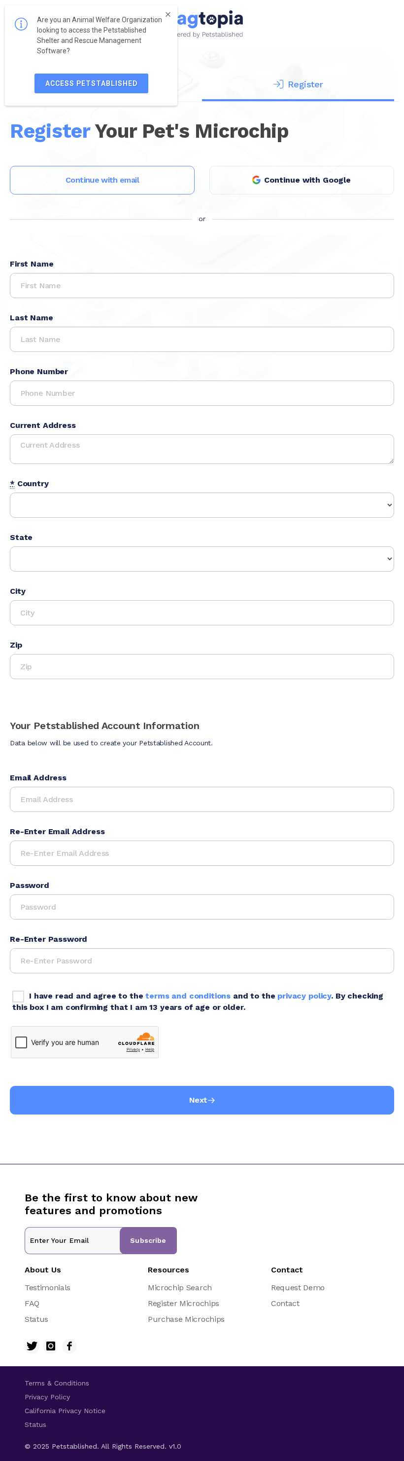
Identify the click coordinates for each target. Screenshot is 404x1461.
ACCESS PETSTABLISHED (91, 83)
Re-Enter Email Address (57, 831)
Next (198, 1100)
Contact (285, 1303)
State (21, 537)
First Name (31, 264)
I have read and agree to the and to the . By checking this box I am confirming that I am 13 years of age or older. (197, 1001)
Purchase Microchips (186, 1319)
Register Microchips (183, 1303)
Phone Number (39, 371)
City (17, 591)
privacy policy (304, 995)
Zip (16, 645)
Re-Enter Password (48, 939)
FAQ (32, 1303)
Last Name (31, 317)
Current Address (43, 425)
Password (29, 885)
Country (29, 483)
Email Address (38, 777)
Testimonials (47, 1287)
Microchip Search (180, 1287)
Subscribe (148, 1240)
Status (36, 1319)
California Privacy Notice (65, 1411)
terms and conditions (188, 995)
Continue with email (102, 180)
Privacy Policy (47, 1397)
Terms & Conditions (57, 1383)
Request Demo (298, 1287)
